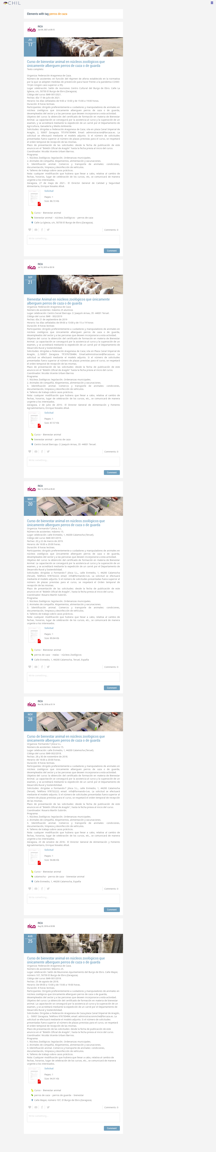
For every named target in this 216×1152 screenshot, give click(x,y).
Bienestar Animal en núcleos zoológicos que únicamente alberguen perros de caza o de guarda (68, 301)
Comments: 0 (111, 229)
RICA (40, 26)
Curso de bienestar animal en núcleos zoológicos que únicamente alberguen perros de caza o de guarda (66, 64)
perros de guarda (61, 1095)
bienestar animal (43, 217)
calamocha (40, 876)
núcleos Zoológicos (65, 217)
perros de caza (85, 217)
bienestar (79, 1095)
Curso (37, 212)
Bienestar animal (52, 212)
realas (55, 654)
